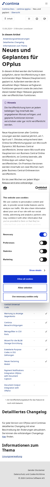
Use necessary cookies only (25, 296)
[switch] (43, 243)
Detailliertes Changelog (13, 42)
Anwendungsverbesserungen (16, 38)
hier (4, 436)
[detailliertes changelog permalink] (3, 416)
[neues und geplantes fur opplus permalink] (22, 63)
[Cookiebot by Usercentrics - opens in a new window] (35, 188)
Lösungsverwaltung (12, 456)
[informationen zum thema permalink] (16, 450)
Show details (35, 270)
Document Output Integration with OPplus (12, 388)
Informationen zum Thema (15, 45)
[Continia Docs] (10, 3)
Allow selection (25, 288)
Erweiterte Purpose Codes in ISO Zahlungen (12, 352)
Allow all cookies (25, 279)
